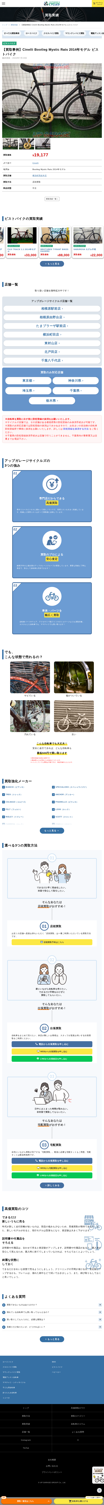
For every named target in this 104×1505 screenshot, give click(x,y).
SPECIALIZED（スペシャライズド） (72, 787)
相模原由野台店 (51, 317)
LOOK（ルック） (63, 809)
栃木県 (51, 400)
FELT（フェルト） (14, 809)
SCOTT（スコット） (65, 817)
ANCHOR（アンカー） (65, 795)
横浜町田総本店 (39, 175)
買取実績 (14, 25)
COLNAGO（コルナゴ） (16, 802)
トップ (4, 25)
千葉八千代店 (51, 360)
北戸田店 (51, 352)
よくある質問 (78, 1432)
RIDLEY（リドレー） (15, 817)
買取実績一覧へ (52, 199)
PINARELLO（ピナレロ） (67, 802)
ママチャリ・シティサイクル (14, 1382)
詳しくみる (54, 1185)
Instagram (26, 1440)
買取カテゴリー (78, 1416)
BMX (54, 1362)
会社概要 (52, 1460)
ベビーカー (56, 1372)
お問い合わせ (52, 1466)
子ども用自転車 (9, 1387)
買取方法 (26, 1416)
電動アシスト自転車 (11, 1377)
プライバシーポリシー (52, 1472)
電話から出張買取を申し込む (54, 1044)
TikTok (26, 1448)
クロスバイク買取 (51, 33)
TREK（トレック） (14, 795)
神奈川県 (74, 380)
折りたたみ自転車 (10, 1393)
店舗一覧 (26, 1432)
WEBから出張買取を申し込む (53, 1051)
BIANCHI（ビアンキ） (15, 787)
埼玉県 (27, 390)
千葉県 (75, 390)
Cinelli (35, 163)
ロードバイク (31, 33)
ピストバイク (57, 1367)
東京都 (27, 380)
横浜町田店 (51, 334)
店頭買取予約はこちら (54, 942)
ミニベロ (6, 1398)
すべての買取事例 (11, 33)
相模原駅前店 (51, 308)
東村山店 (51, 343)
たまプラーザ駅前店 (51, 326)
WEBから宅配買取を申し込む (53, 1168)
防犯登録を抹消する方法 (76, 429)
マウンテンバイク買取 (74, 33)
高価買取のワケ (78, 1408)
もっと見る (54, 264)
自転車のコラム (78, 1424)
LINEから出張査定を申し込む (53, 1059)
